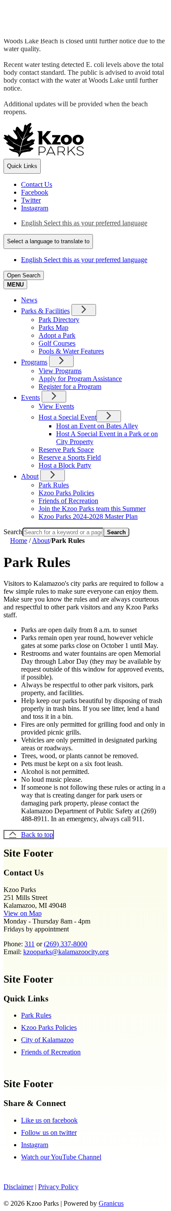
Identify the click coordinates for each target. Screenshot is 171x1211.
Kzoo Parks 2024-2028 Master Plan (88, 516)
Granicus (111, 1203)
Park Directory (59, 319)
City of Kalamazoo (47, 1039)
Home (18, 540)
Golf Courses (57, 343)
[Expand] (83, 310)
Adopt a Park (57, 335)
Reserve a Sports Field (70, 457)
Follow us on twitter (49, 1132)
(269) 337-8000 (65, 944)
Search (13, 532)
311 (30, 944)
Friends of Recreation (68, 500)
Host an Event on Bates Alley (97, 426)
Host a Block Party (65, 465)
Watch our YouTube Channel (61, 1157)
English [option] (84, 259)
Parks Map (53, 327)
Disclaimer (18, 1186)
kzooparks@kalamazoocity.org (66, 952)
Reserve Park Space (66, 449)
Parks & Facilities (45, 311)
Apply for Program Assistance (80, 378)
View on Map (23, 913)
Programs (34, 362)
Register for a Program (70, 386)
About (30, 476)
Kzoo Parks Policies (66, 493)
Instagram (34, 1144)
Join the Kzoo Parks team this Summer (92, 508)
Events (30, 397)
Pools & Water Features (71, 351)
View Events (56, 406)
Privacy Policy (58, 1186)
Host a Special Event (67, 417)
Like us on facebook (49, 1120)
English (84, 223)
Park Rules (54, 485)
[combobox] (48, 241)
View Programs (60, 370)
